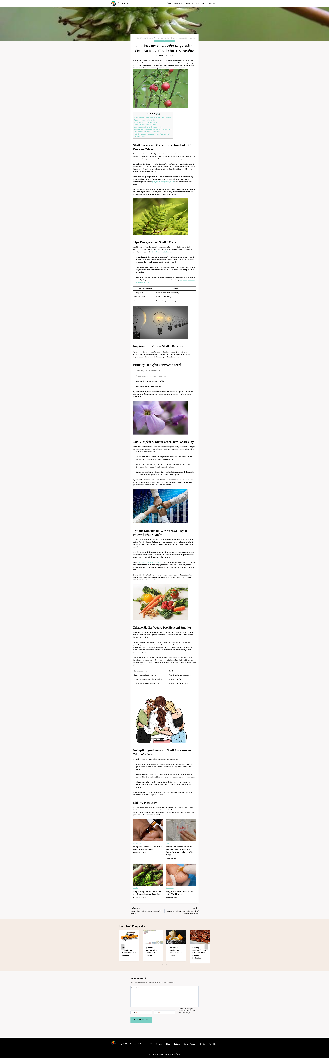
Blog (168, 1044)
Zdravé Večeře (170, 41)
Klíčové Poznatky (139, 136)
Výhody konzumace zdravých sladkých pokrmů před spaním (153, 129)
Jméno (134, 1012)
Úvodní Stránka (156, 1044)
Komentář (135, 988)
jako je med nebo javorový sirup (163, 182)
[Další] (206, 947)
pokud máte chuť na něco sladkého (149, 562)
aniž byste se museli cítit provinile (162, 252)
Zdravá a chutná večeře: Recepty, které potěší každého (145, 911)
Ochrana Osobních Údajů (171, 1054)
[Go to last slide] (122, 947)
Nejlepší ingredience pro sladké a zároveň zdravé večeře (152, 134)
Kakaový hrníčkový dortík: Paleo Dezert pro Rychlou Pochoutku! (199, 952)
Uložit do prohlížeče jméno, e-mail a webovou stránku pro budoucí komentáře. (187, 1010)
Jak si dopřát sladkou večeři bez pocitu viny (148, 127)
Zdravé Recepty (159, 41)
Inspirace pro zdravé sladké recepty (145, 122)
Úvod (169, 3)
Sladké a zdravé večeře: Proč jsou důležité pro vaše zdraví (152, 118)
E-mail (157, 1012)
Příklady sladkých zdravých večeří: (145, 125)
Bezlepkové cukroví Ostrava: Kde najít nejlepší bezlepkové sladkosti (183, 911)
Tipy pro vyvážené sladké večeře (144, 120)
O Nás (204, 3)
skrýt (158, 114)
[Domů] (135, 38)
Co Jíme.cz (161, 55)
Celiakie (177, 1044)
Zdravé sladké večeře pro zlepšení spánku (147, 132)
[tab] (161, 964)
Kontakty (212, 3)
